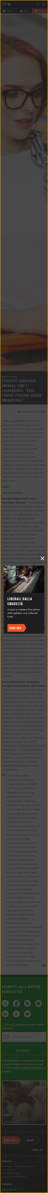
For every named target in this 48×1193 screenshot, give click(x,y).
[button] (42, 558)
